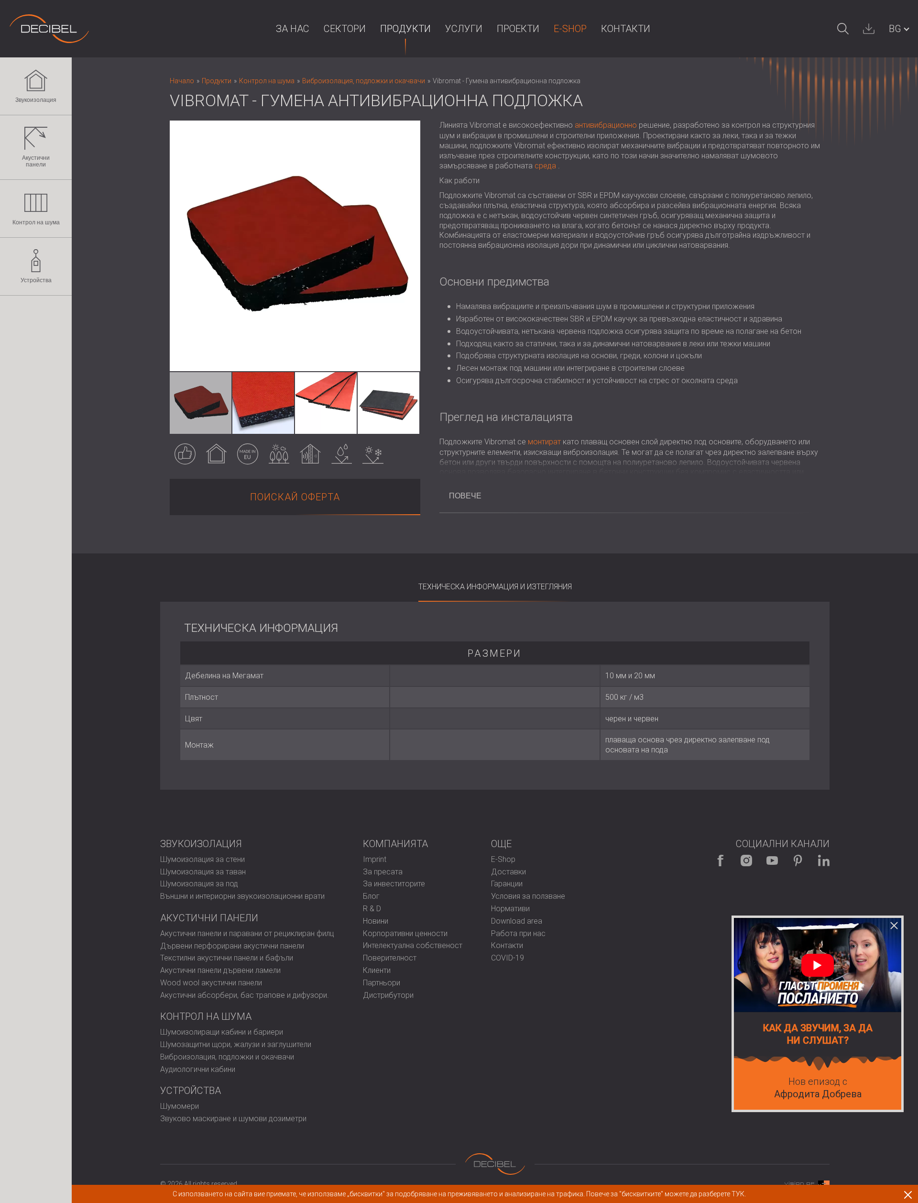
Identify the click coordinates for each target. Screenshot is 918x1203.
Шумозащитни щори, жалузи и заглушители (235, 1044)
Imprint (374, 859)
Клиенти (377, 970)
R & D (372, 908)
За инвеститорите (394, 883)
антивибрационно (606, 125)
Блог (371, 896)
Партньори (381, 982)
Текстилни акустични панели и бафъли (226, 957)
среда (545, 165)
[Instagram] (746, 860)
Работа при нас (518, 933)
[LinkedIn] (824, 860)
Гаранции (507, 883)
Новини (375, 921)
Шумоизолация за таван (203, 871)
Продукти (405, 28)
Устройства (36, 280)
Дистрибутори (388, 995)
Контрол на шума (36, 222)
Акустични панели (36, 161)
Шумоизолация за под (199, 883)
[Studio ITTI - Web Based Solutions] (807, 1184)
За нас (292, 28)
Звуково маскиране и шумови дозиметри (233, 1118)
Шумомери (179, 1106)
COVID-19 (507, 957)
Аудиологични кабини (197, 1069)
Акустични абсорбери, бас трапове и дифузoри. (244, 995)
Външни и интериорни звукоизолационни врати (242, 896)
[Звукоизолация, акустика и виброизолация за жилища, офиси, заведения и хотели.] (49, 28)
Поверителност (389, 957)
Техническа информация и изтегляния (495, 586)
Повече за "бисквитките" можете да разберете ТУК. (666, 1194)
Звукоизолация (35, 100)
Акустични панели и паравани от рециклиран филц (247, 933)
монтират (544, 441)
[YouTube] (772, 860)
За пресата (383, 871)
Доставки (508, 871)
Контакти (625, 28)
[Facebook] (720, 860)
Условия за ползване (528, 896)
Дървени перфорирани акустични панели (232, 945)
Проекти (518, 28)
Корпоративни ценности (405, 933)
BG (895, 28)
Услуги (463, 28)
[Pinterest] (798, 860)
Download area (516, 921)
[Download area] (868, 28)
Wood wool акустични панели (211, 982)
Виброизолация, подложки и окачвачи (227, 1056)
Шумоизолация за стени (202, 859)
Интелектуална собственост (412, 945)
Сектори (345, 28)
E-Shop (570, 28)
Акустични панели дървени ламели (220, 970)
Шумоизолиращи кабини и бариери (221, 1032)
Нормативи (510, 908)
